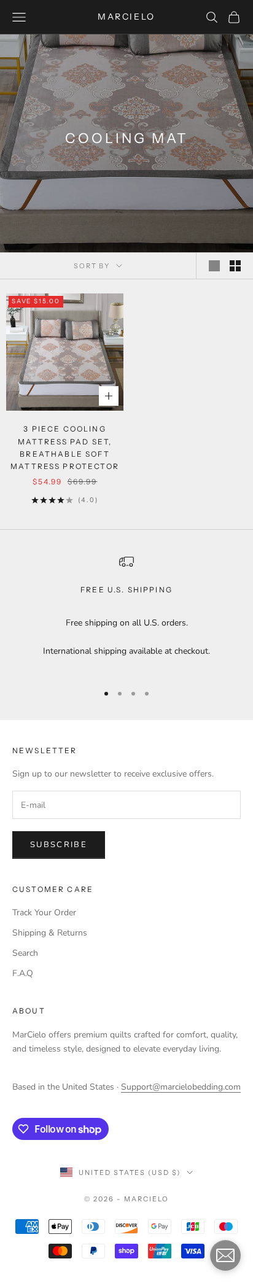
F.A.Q (22, 973)
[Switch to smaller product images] (235, 266)
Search (25, 953)
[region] (126, 613)
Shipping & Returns (49, 933)
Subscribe (58, 844)
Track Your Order (44, 912)
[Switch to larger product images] (214, 266)
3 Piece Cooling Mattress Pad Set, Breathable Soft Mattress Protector (64, 447)
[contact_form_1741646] (225, 1255)
